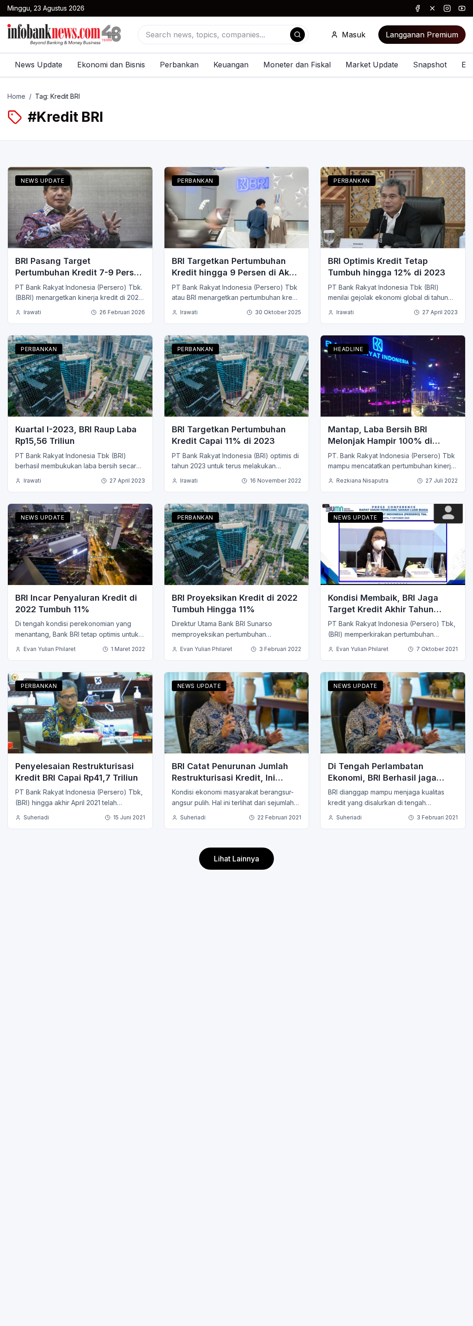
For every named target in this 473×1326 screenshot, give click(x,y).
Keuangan (231, 64)
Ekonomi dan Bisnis (111, 64)
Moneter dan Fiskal (297, 64)
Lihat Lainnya (236, 858)
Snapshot (430, 64)
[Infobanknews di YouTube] (462, 8)
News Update (38, 64)
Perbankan (179, 64)
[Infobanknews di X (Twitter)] (432, 8)
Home (16, 96)
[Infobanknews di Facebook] (417, 8)
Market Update (372, 64)
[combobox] (223, 34)
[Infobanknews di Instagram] (447, 8)
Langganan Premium (422, 34)
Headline (348, 349)
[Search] (297, 34)
